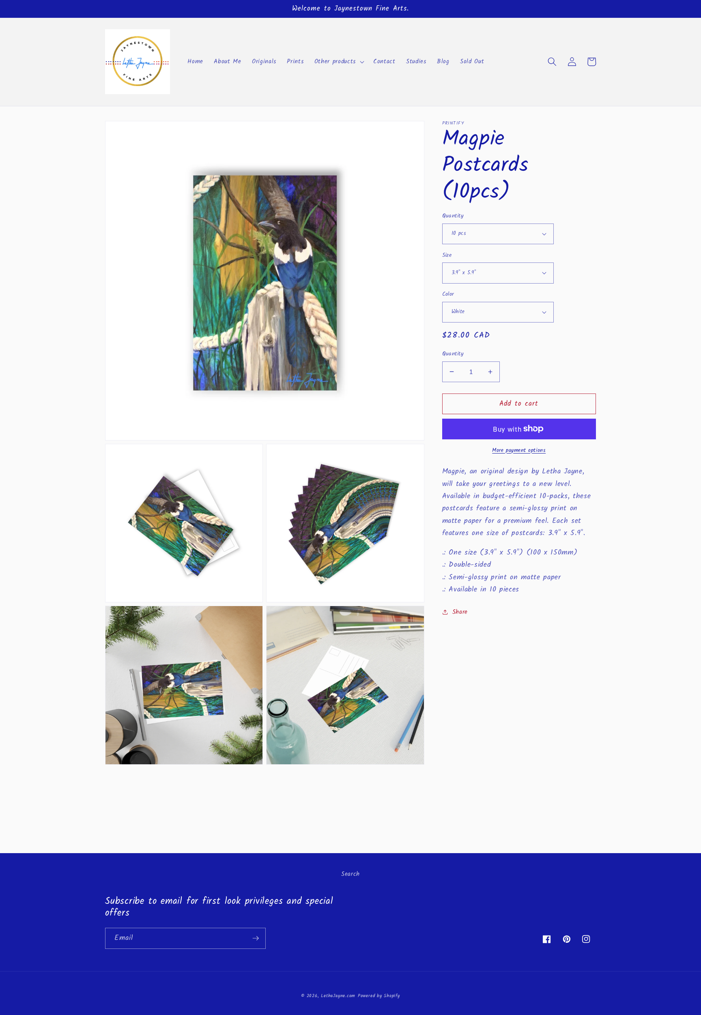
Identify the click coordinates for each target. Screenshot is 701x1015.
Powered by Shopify (379, 996)
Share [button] (460, 612)
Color (448, 294)
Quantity (453, 216)
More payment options (519, 450)
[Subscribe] (255, 938)
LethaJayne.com (338, 996)
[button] (338, 61)
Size (447, 255)
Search (350, 874)
